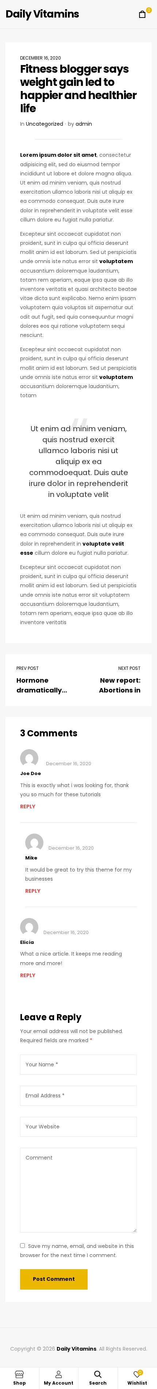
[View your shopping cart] (142, 14)
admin (84, 124)
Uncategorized (44, 124)
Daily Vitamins (42, 14)
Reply (27, 806)
